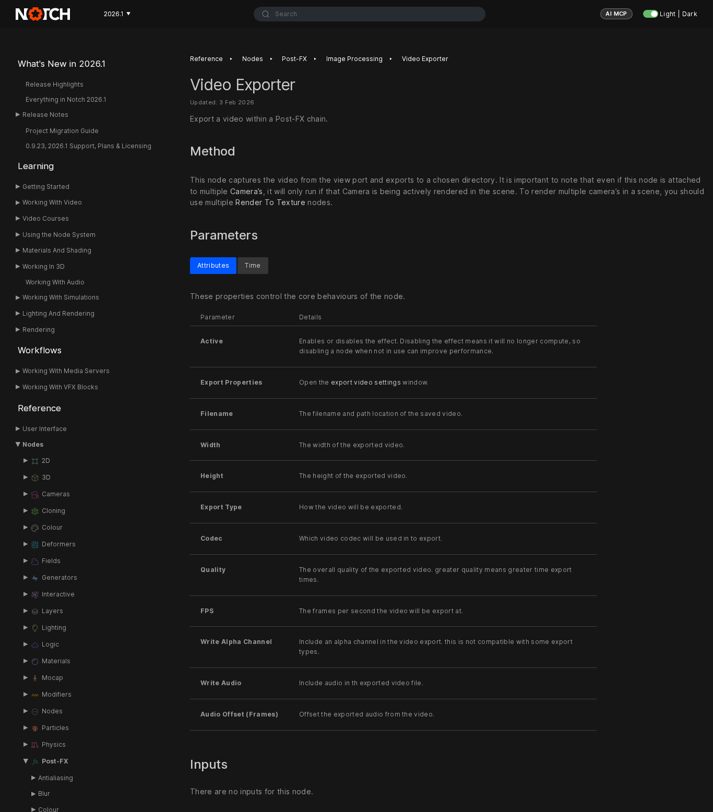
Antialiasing (55, 778)
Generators (59, 577)
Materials (56, 661)
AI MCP (616, 13)
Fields (51, 561)
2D (46, 460)
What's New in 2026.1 (61, 63)
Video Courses (45, 218)
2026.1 (117, 14)
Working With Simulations (60, 297)
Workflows (40, 350)
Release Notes (45, 114)
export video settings (366, 382)
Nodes (32, 444)
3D (46, 477)
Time (252, 265)
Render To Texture (270, 202)
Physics (54, 744)
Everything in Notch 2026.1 (66, 99)
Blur (44, 793)
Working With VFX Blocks (60, 387)
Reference (39, 408)
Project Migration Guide (62, 131)
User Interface (44, 429)
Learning (36, 166)
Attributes (213, 265)
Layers (52, 611)
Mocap (52, 678)
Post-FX (55, 761)
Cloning (53, 511)
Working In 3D (43, 266)
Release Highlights (55, 84)
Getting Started (45, 186)
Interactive (58, 594)
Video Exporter (425, 59)
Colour (52, 527)
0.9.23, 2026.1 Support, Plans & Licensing (88, 146)
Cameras (56, 494)
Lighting (54, 627)
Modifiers (57, 694)
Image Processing (354, 59)
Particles (55, 728)
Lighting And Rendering (58, 313)
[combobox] (369, 14)
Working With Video (52, 202)
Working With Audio (55, 282)
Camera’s (246, 191)
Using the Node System (59, 234)
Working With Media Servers (66, 371)
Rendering (38, 329)
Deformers (59, 544)
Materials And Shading (56, 250)
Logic (50, 644)
